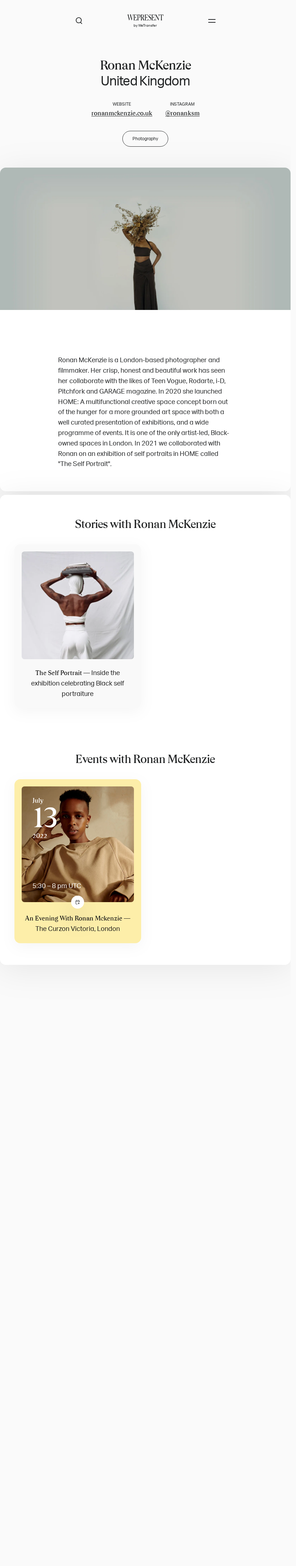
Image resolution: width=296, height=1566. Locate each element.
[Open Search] (79, 21)
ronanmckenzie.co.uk (121, 113)
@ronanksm (182, 113)
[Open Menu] (212, 21)
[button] (145, 239)
